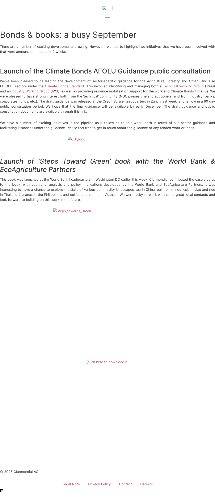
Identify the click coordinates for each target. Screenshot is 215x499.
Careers (146, 484)
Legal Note (71, 484)
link (83, 111)
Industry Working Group (31, 91)
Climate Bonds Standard (64, 86)
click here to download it (107, 362)
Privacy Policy (99, 484)
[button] (107, 17)
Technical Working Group (183, 86)
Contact (125, 484)
